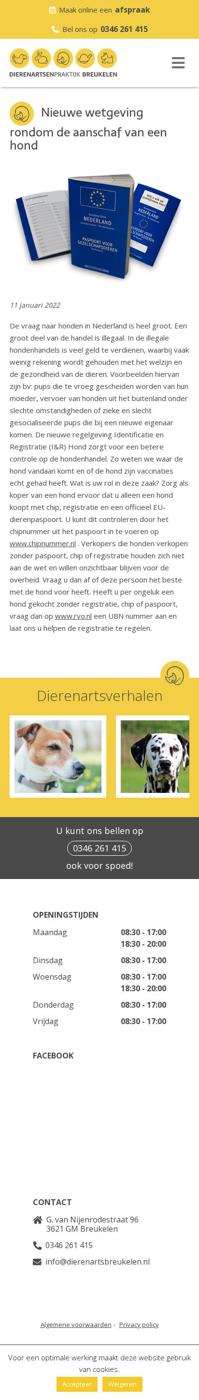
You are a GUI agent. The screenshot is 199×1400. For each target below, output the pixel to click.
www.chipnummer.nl (43, 543)
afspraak (132, 9)
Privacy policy (139, 1324)
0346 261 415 (124, 29)
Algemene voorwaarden (76, 1324)
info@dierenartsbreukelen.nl (97, 1261)
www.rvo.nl (73, 616)
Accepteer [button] (77, 1384)
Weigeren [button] (122, 1384)
